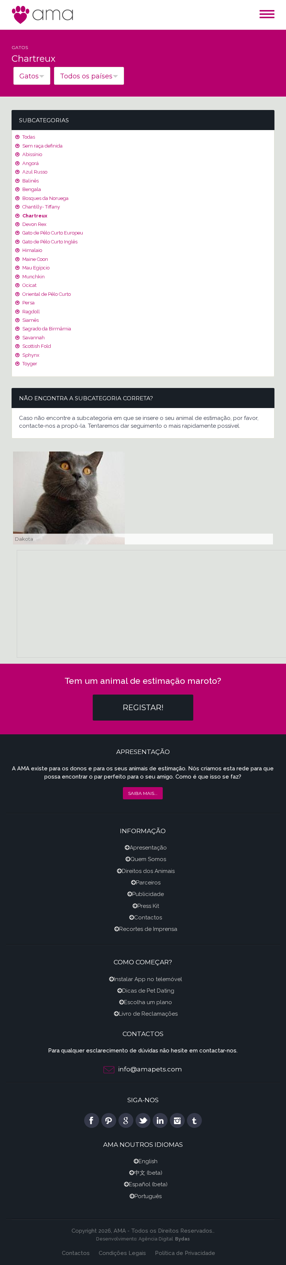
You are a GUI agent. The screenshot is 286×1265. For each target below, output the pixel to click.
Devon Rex (34, 224)
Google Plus (125, 1120)
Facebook (91, 1120)
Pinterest (108, 1120)
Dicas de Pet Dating (148, 990)
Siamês (30, 320)
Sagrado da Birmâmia (46, 328)
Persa (28, 302)
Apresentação (148, 847)
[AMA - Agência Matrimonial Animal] (43, 14)
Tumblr (194, 1120)
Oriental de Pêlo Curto (46, 294)
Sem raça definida (42, 146)
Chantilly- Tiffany (40, 207)
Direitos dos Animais (148, 871)
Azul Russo (34, 172)
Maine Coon (34, 259)
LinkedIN (160, 1120)
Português (148, 1196)
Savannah (33, 337)
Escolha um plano (148, 1002)
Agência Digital (156, 1239)
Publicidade (148, 894)
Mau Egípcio (35, 268)
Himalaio (31, 250)
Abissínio (31, 154)
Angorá (30, 163)
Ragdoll (30, 311)
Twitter (143, 1120)
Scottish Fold (36, 346)
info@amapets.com (150, 1069)
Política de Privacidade (185, 1253)
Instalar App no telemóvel (148, 979)
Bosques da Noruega (45, 198)
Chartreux (34, 216)
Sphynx (30, 355)
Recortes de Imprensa (148, 929)
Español (139, 1184)
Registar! (143, 707)
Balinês (30, 181)
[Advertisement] (152, 603)
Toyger (29, 363)
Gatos (20, 47)
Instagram (177, 1120)
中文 (139, 1172)
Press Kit (148, 906)
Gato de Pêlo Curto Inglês (49, 242)
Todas (28, 137)
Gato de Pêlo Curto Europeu (52, 233)
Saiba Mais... (143, 793)
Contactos (148, 917)
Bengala (31, 189)
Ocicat (28, 285)
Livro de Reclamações (148, 1013)
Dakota (24, 539)
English (148, 1161)
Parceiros (148, 882)
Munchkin (33, 276)
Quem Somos (148, 859)
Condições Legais (122, 1253)
